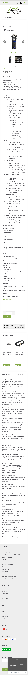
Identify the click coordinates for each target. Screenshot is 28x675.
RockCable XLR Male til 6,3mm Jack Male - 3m (7, 352)
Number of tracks (8, 245)
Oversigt (4, 559)
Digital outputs (7, 239)
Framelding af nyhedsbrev (8, 578)
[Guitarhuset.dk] (14, 10)
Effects (5, 265)
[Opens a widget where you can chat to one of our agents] (17, 666)
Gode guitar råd (6, 569)
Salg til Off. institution (7, 564)
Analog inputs (7, 232)
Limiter (5, 261)
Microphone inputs (8, 228)
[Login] (21, 2)
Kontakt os (4, 591)
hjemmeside (11, 538)
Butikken (4, 596)
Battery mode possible (9, 263)
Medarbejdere (5, 593)
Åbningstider (5, 598)
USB (4, 276)
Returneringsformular (7, 557)
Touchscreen (6, 274)
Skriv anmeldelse (9, 69)
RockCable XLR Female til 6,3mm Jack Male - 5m (19, 352)
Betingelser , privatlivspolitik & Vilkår (11, 555)
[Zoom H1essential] (14, 41)
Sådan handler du (6, 566)
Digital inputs (6, 230)
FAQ (3, 562)
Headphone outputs (8, 237)
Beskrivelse (6, 374)
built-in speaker (7, 256)
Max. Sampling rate (8, 296)
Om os (3, 589)
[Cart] (24, 2)
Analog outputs (7, 235)
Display (5, 280)
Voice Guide (6, 269)
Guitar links (4, 574)
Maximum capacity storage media (12, 290)
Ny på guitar (5, 571)
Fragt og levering (6, 552)
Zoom (7, 22)
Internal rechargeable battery (11, 272)
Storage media (7, 286)
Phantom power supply (9, 258)
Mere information (7, 299)
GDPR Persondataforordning (9, 576)
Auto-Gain (6, 267)
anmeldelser (15, 67)
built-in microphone (8, 278)
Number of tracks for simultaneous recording (13, 248)
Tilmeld (5, 669)
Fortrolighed (5, 550)
